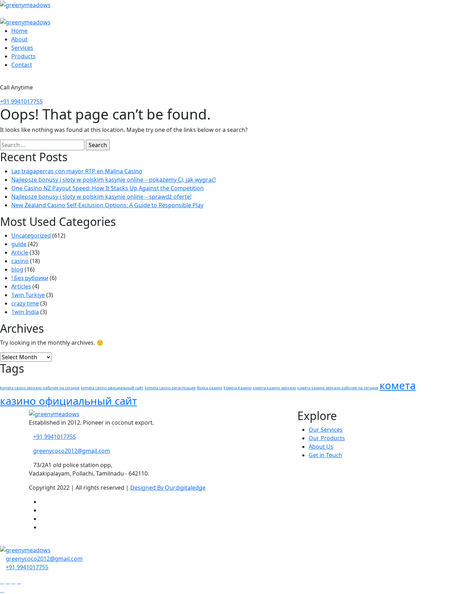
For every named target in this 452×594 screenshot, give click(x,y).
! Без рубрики (29, 278)
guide (18, 244)
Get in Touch (325, 455)
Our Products (327, 438)
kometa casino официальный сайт (112, 387)
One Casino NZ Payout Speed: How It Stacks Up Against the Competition (107, 188)
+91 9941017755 (21, 101)
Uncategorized (31, 235)
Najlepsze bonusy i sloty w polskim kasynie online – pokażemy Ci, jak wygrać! (113, 180)
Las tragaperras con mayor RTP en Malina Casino (76, 171)
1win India (25, 312)
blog (17, 269)
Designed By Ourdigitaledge (168, 487)
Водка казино (209, 387)
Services (22, 48)
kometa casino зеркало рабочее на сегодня (39, 387)
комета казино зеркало (274, 387)
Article (19, 252)
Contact (21, 65)
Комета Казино (237, 387)
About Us (321, 446)
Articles (21, 286)
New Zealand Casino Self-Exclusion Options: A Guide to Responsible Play (107, 205)
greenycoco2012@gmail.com (71, 451)
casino (20, 261)
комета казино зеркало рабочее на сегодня (337, 387)
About (19, 39)
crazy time (25, 303)
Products (23, 56)
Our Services (326, 429)
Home (19, 31)
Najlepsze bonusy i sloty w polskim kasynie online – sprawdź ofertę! (101, 196)
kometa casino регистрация (170, 387)
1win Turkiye (28, 295)
